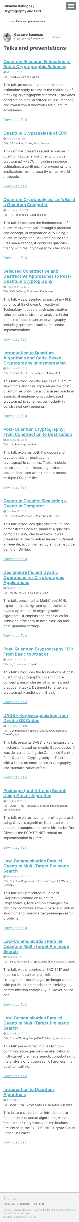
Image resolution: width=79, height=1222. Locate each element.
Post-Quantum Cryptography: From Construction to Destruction (37, 432)
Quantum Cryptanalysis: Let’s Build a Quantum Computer (39, 202)
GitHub (24, 1203)
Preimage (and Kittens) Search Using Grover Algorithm (34, 793)
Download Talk (15, 119)
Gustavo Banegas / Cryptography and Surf (22, 8)
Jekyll (50, 1209)
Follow (56, 37)
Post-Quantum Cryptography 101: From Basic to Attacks (38, 651)
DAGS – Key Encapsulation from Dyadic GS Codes (35, 718)
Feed (40, 1203)
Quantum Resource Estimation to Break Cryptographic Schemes (37, 64)
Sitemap (9, 1198)
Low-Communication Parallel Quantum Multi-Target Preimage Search (36, 866)
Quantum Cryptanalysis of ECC (35, 133)
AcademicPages (64, 1209)
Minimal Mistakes (21, 1213)
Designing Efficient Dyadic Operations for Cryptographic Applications (33, 577)
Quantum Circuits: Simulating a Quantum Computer (35, 503)
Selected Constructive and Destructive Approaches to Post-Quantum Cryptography (37, 276)
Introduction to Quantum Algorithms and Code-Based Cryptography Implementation (34, 358)
